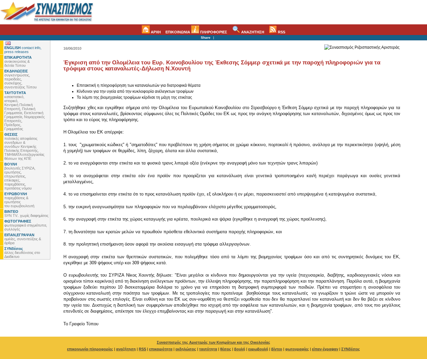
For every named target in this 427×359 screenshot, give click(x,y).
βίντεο (276, 349)
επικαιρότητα (160, 349)
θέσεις (225, 349)
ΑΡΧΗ (155, 32)
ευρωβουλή (258, 349)
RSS (281, 32)
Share (205, 37)
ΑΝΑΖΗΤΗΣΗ (252, 32)
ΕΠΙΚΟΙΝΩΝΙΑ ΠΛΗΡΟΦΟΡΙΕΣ (196, 32)
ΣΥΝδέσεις (350, 349)
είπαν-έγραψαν (325, 349)
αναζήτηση (126, 349)
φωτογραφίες (297, 349)
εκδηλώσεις (185, 349)
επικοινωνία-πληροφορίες (90, 349)
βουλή (239, 349)
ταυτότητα (208, 349)
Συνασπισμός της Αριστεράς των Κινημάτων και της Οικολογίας (213, 342)
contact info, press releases (22, 50)
